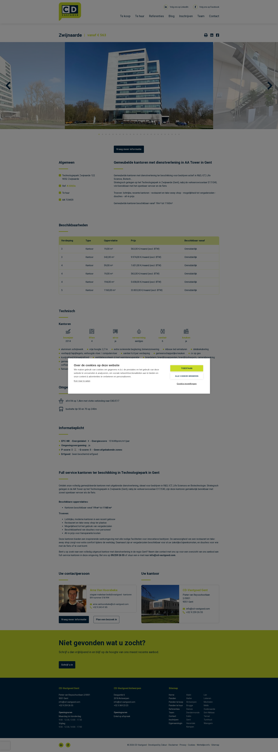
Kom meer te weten (82, 381)
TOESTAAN (186, 368)
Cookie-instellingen (187, 384)
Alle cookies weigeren (186, 376)
